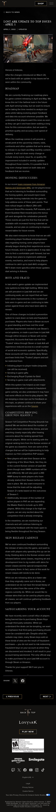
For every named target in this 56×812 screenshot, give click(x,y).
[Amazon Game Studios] (18, 760)
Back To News (13, 12)
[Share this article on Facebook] (22, 681)
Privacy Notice (27, 787)
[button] (28, 49)
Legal (28, 783)
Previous (13, 697)
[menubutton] (51, 3)
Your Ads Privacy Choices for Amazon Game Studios (26, 795)
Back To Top (27, 713)
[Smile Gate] (36, 760)
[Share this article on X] (15, 681)
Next (46, 697)
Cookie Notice (28, 791)
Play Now (28, 732)
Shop (41, 4)
